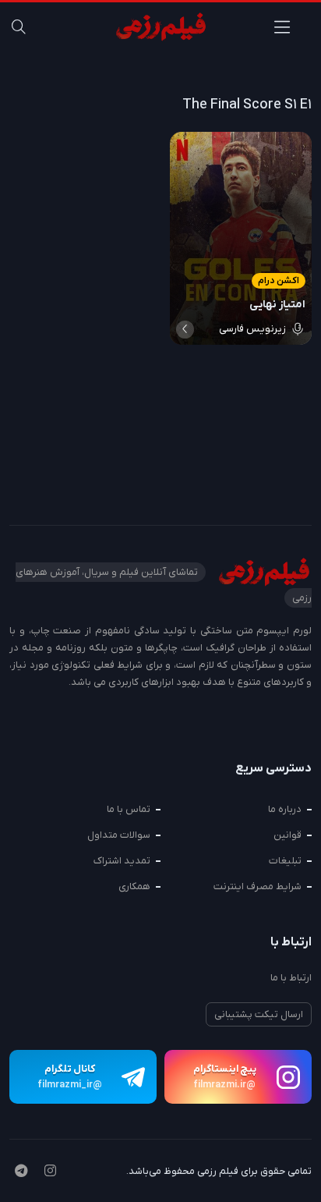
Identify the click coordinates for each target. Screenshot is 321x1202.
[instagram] (50, 1172)
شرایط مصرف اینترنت (257, 886)
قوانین (287, 835)
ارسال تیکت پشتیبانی (258, 1014)
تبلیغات (285, 860)
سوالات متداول (118, 835)
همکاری (134, 886)
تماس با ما (128, 809)
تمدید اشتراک (121, 860)
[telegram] (21, 1172)
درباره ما (285, 809)
